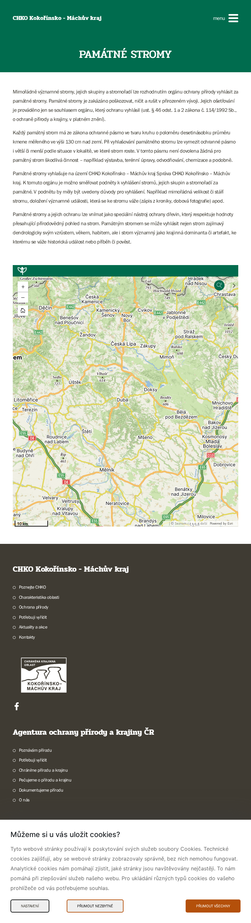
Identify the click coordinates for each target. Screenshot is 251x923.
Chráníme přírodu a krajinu (43, 770)
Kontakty (27, 637)
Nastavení (30, 906)
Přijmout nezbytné (95, 906)
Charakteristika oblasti (39, 597)
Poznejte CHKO (32, 587)
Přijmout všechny (213, 906)
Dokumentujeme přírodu (41, 790)
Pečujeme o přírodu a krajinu (45, 779)
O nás (24, 799)
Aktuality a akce (33, 626)
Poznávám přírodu (35, 750)
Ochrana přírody (33, 607)
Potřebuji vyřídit (33, 617)
